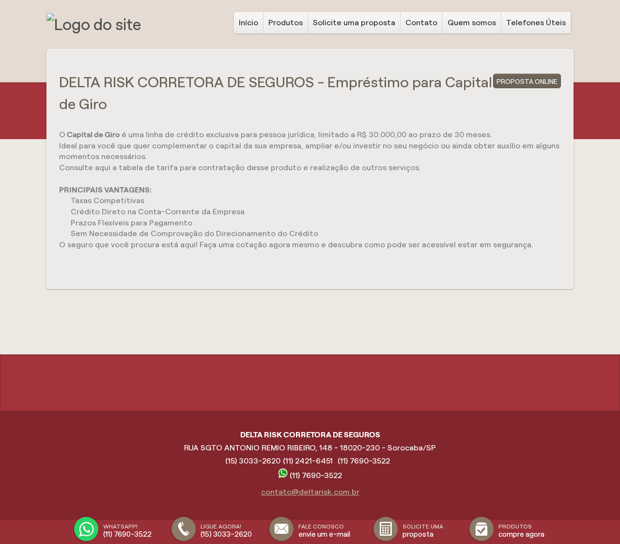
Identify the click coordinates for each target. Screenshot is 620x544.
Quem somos (472, 22)
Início (248, 22)
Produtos (285, 22)
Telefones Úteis (536, 22)
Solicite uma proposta (354, 22)
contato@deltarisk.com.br (310, 492)
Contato (421, 22)
